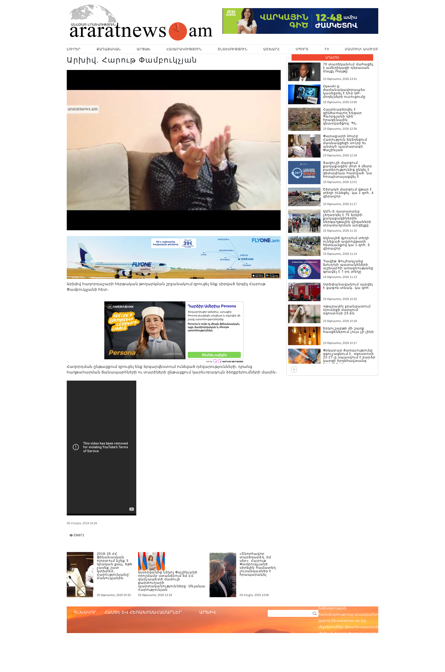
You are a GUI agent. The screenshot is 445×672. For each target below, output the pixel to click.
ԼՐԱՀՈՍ (332, 57)
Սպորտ (302, 49)
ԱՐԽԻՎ (207, 612)
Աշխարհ (271, 49)
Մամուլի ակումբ (361, 49)
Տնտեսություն (232, 49)
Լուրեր (74, 49)
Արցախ (143, 49)
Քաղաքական (109, 49)
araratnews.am (370, 602)
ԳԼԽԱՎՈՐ (85, 612)
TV (326, 49)
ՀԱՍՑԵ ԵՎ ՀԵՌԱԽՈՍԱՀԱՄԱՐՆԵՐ (143, 612)
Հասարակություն (184, 49)
